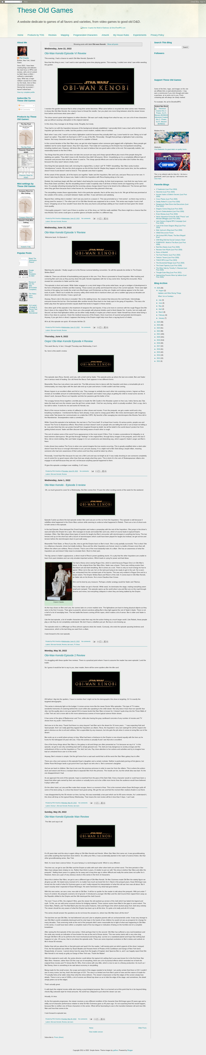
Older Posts (142, 1028)
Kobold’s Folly (26, 247)
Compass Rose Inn (25, 217)
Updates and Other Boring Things (169, 293)
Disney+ (53, 806)
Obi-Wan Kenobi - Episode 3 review (65, 484)
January (162, 318)
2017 (159, 346)
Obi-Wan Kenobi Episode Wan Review (67, 816)
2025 (159, 322)
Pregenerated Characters (85, 35)
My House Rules (121, 35)
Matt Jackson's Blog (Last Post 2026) (169, 230)
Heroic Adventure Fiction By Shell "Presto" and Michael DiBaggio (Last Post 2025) (172, 217)
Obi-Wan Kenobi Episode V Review (65, 232)
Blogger (130, 1050)
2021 (159, 334)
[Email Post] (94, 218)
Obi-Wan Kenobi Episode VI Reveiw (65, 53)
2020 (159, 337)
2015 (159, 352)
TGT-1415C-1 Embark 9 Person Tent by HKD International (33, 309)
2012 (159, 361)
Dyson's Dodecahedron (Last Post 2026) (170, 211)
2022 (159, 331)
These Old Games (45, 10)
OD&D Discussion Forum (165, 233)
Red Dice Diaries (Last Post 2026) (168, 247)
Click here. (158, 179)
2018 (159, 343)
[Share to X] (102, 218)
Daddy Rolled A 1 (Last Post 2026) (168, 202)
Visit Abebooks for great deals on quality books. (170, 149)
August (161, 290)
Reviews (52, 35)
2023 (159, 328)
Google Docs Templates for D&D (32, 273)
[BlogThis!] (100, 218)
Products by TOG (36, 35)
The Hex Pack (26, 147)
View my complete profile (26, 92)
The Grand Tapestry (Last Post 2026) (169, 265)
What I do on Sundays (165, 296)
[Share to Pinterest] (107, 218)
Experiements (139, 35)
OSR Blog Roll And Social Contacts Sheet (170, 240)
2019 (159, 340)
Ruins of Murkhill (162, 252)
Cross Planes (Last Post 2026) (166, 199)
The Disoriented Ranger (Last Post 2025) (170, 263)
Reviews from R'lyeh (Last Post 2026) (169, 250)
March (161, 312)
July (160, 300)
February (162, 315)
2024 (159, 325)
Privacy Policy (157, 35)
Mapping (65, 35)
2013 (159, 358)
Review (64, 221)
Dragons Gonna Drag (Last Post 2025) (169, 209)
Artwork (105, 35)
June (160, 303)
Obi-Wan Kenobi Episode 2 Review (65, 655)
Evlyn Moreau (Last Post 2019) (167, 214)
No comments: (86, 218)
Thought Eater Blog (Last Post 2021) (168, 272)
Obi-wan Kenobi (56, 221)
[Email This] (98, 218)
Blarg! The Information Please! (33, 260)
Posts (22, 106)
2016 (159, 349)
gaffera (115, 1050)
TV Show (77, 644)
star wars (70, 644)
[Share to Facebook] (105, 218)
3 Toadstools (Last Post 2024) (166, 189)
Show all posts (112, 44)
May (160, 306)
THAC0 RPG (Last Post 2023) (166, 260)
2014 (159, 355)
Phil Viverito (24, 58)
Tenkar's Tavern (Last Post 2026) (167, 257)
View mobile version (96, 1032)
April (160, 309)
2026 (159, 288)
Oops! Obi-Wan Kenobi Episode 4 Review (69, 341)
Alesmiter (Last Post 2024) (165, 192)
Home (20, 35)
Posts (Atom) (58, 1037)
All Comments (25, 109)
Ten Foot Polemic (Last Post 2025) (168, 255)
